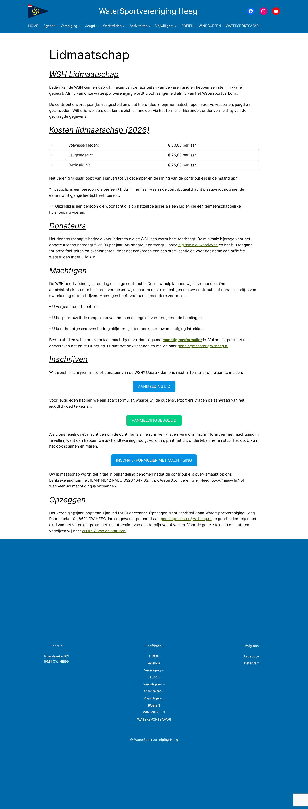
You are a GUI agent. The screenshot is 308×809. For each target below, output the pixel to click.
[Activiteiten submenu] (149, 26)
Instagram (252, 663)
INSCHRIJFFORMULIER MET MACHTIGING (154, 460)
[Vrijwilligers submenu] (175, 26)
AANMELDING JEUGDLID (154, 420)
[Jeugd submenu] (97, 26)
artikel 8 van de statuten (104, 531)
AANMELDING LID (154, 386)
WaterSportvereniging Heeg (148, 11)
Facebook (252, 656)
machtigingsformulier (182, 340)
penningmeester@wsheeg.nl (203, 346)
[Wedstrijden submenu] (123, 26)
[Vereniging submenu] (79, 26)
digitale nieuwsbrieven (198, 245)
